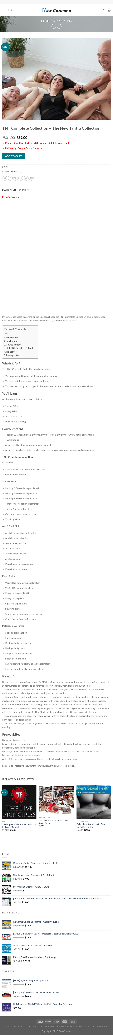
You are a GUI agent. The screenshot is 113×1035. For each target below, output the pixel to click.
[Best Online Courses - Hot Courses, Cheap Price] (56, 10)
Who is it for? (12, 337)
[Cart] (109, 10)
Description (9, 190)
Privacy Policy (83, 1027)
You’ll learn (11, 341)
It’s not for (11, 351)
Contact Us (24, 1027)
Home (45, 21)
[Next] (110, 810)
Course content (13, 344)
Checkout (11, 1027)
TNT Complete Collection (23, 348)
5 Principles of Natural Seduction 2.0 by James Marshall (19, 825)
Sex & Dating (62, 21)
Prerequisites (12, 355)
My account (67, 1027)
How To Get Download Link (46, 1027)
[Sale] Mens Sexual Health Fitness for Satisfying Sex (92, 825)
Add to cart (13, 156)
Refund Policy (99, 1027)
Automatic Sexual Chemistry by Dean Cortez (53, 822)
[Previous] (2, 810)
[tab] (9, 190)
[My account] (103, 10)
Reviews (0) (23, 190)
